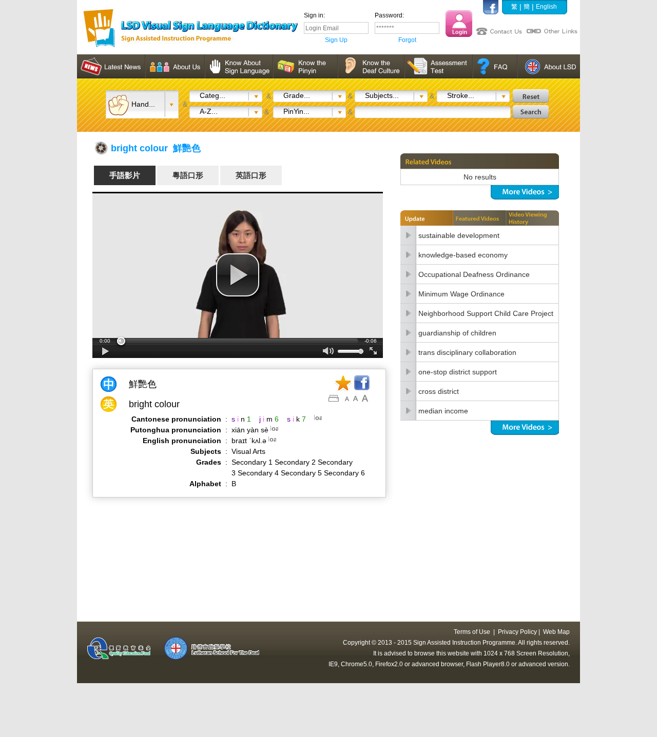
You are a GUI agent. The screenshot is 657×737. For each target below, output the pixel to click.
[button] (237, 274)
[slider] (237, 341)
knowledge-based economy (463, 255)
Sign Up (336, 40)
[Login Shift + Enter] (459, 23)
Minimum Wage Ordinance (461, 294)
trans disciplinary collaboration (467, 352)
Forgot (407, 40)
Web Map (556, 631)
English (546, 6)
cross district (438, 391)
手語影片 (124, 175)
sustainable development (458, 235)
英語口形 (251, 175)
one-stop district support (457, 372)
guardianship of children (457, 333)
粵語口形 (187, 175)
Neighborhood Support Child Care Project (485, 313)
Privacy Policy (517, 631)
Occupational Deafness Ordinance (474, 274)
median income (443, 411)
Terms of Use (472, 631)
